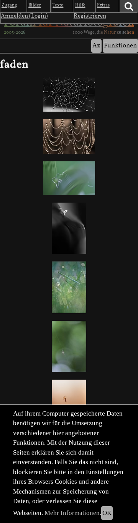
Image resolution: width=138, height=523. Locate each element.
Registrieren (90, 16)
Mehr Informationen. (72, 513)
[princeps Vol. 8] (69, 178)
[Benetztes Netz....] (69, 136)
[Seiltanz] (69, 287)
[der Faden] (69, 228)
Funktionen (120, 45)
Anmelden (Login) (24, 16)
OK (107, 513)
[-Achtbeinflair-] (69, 346)
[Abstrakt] (69, 95)
